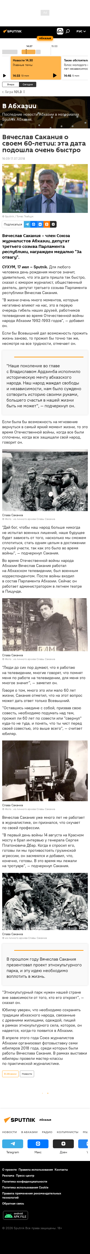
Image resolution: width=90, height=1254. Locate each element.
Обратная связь (13, 1203)
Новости (27, 1073)
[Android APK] (15, 1216)
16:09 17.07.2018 (13, 159)
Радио (47, 1132)
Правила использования (36, 1170)
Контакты (61, 1170)
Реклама (8, 1175)
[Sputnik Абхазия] (13, 33)
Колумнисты (67, 1132)
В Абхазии (10, 1073)
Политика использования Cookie (25, 1187)
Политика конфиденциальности (24, 1181)
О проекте (9, 1170)
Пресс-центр (25, 1175)
